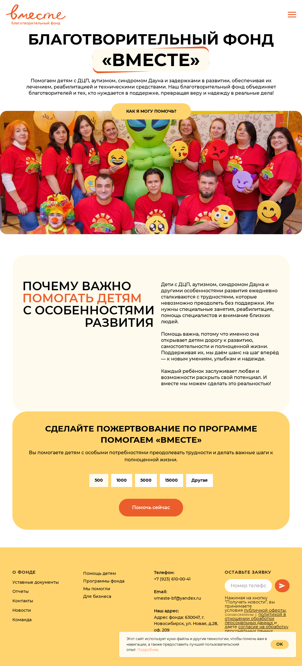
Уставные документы (35, 582)
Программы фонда (103, 581)
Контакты (22, 600)
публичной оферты (265, 610)
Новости (21, 610)
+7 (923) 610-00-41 (172, 579)
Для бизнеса (97, 596)
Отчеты (20, 591)
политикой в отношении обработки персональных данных (255, 618)
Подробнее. (148, 649)
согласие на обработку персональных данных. (256, 629)
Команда (22, 619)
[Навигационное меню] (292, 15)
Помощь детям (99, 573)
